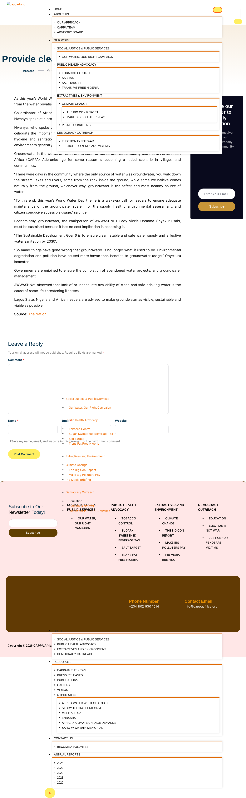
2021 (60, 777)
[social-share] (5, 98)
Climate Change (74, 103)
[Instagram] (231, 645)
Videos (62, 689)
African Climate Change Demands (89, 722)
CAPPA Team (66, 27)
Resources (62, 662)
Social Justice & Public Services (83, 48)
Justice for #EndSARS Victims (86, 146)
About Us (61, 14)
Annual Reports (67, 754)
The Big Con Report (82, 112)
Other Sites (66, 694)
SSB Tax (68, 77)
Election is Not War (78, 141)
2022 (60, 772)
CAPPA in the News (71, 670)
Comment (16, 360)
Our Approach (69, 22)
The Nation (37, 314)
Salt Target (71, 82)
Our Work (62, 40)
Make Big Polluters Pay (86, 117)
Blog (58, 631)
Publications (67, 680)
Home (58, 9)
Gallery (63, 685)
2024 (60, 763)
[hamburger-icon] (217, 10)
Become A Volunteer (74, 746)
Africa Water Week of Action (85, 703)
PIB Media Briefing (76, 125)
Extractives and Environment (81, 649)
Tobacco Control (76, 73)
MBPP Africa (71, 713)
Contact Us (63, 738)
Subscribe (33, 532)
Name (13, 420)
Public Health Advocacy (76, 64)
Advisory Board (70, 32)
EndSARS (69, 718)
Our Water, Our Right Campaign (87, 56)
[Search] (238, 21)
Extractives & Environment (79, 95)
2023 (60, 767)
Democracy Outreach (75, 132)
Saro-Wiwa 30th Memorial (82, 727)
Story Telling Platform (81, 708)
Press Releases (70, 675)
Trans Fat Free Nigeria (80, 87)
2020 (60, 782)
